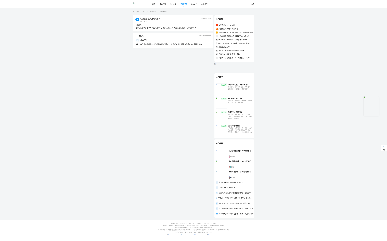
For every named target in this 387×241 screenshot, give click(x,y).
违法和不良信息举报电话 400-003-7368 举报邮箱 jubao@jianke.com (193, 232)
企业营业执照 (161, 230)
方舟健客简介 (174, 223)
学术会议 (173, 4)
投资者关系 (191, 223)
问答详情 (163, 11)
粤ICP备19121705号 (223, 230)
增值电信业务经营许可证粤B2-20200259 (204, 230)
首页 (153, 4)
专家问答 (183, 4)
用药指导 (204, 4)
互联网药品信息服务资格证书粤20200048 (179, 230)
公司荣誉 (199, 223)
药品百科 (194, 4)
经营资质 (206, 223)
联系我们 (182, 223)
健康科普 (162, 4)
